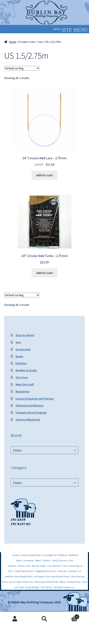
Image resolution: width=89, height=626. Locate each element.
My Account (15, 619)
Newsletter (23, 391)
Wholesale (63, 555)
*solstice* (12, 565)
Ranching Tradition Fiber (46, 581)
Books (19, 356)
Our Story (22, 377)
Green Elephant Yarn (24, 571)
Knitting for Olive (42, 576)
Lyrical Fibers (15, 581)
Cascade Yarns (54, 565)
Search (44, 619)
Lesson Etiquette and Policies (35, 398)
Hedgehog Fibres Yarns (46, 571)
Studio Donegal (32, 587)
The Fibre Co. (47, 587)
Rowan (62, 581)
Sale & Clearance (60, 560)
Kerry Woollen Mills (23, 576)
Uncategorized (50, 555)
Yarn (18, 342)
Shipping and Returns (29, 405)
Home (12, 42)
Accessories (23, 349)
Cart (68, 615)
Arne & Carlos (24, 565)
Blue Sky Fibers (39, 565)
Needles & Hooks (26, 370)
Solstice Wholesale (28, 419)
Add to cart (44, 175)
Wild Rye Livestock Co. (64, 587)
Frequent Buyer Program (31, 412)
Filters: (17, 450)
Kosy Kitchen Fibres (60, 576)
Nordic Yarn (28, 581)
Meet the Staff (25, 384)
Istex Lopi (62, 571)
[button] (57, 29)
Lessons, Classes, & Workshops (27, 555)
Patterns (21, 363)
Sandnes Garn (74, 581)
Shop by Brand (25, 335)
